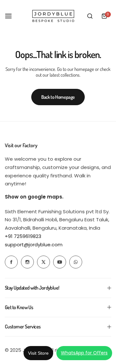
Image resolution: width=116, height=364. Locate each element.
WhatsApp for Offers (84, 353)
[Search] (90, 16)
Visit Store (38, 353)
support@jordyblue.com (34, 244)
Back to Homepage (58, 97)
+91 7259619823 (23, 236)
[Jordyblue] (54, 16)
